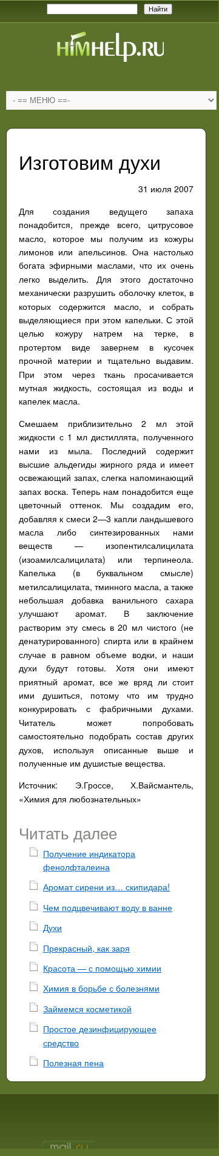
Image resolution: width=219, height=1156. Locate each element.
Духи (52, 927)
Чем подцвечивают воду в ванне (107, 907)
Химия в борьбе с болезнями (101, 988)
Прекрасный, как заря (86, 948)
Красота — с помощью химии (102, 968)
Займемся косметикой (87, 1009)
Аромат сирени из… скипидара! (106, 887)
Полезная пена (73, 1063)
